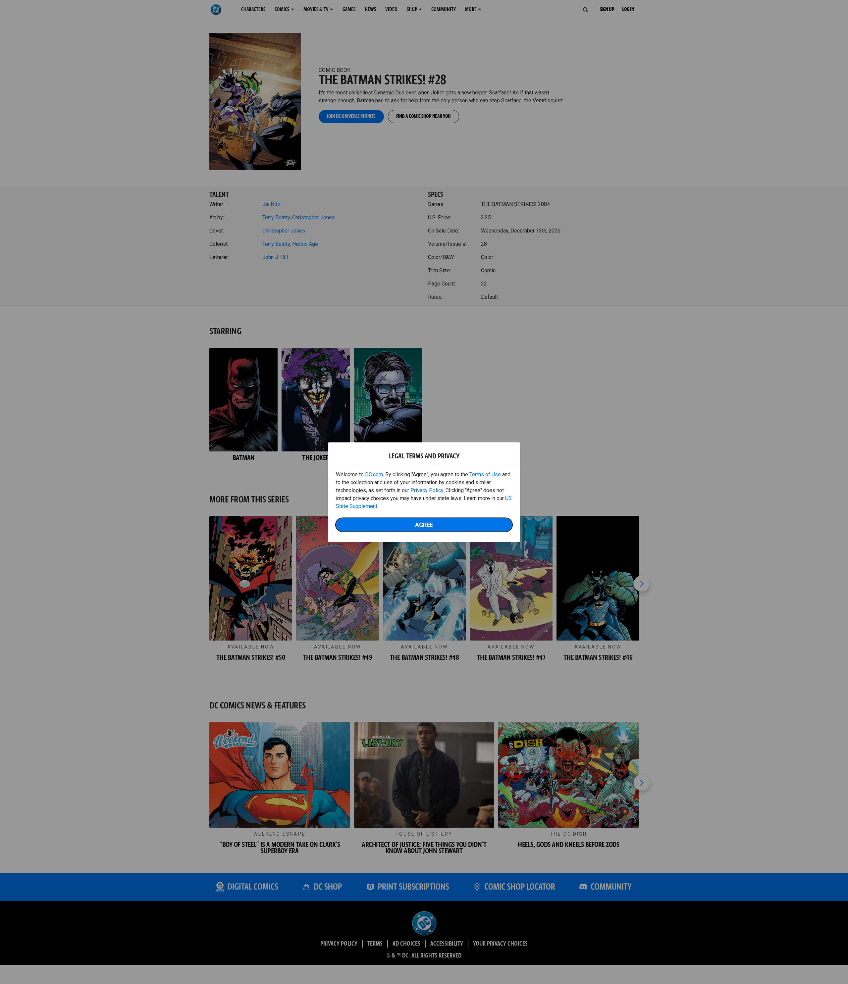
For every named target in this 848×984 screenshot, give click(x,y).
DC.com (374, 474)
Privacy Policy (426, 490)
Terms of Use (485, 474)
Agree (424, 524)
